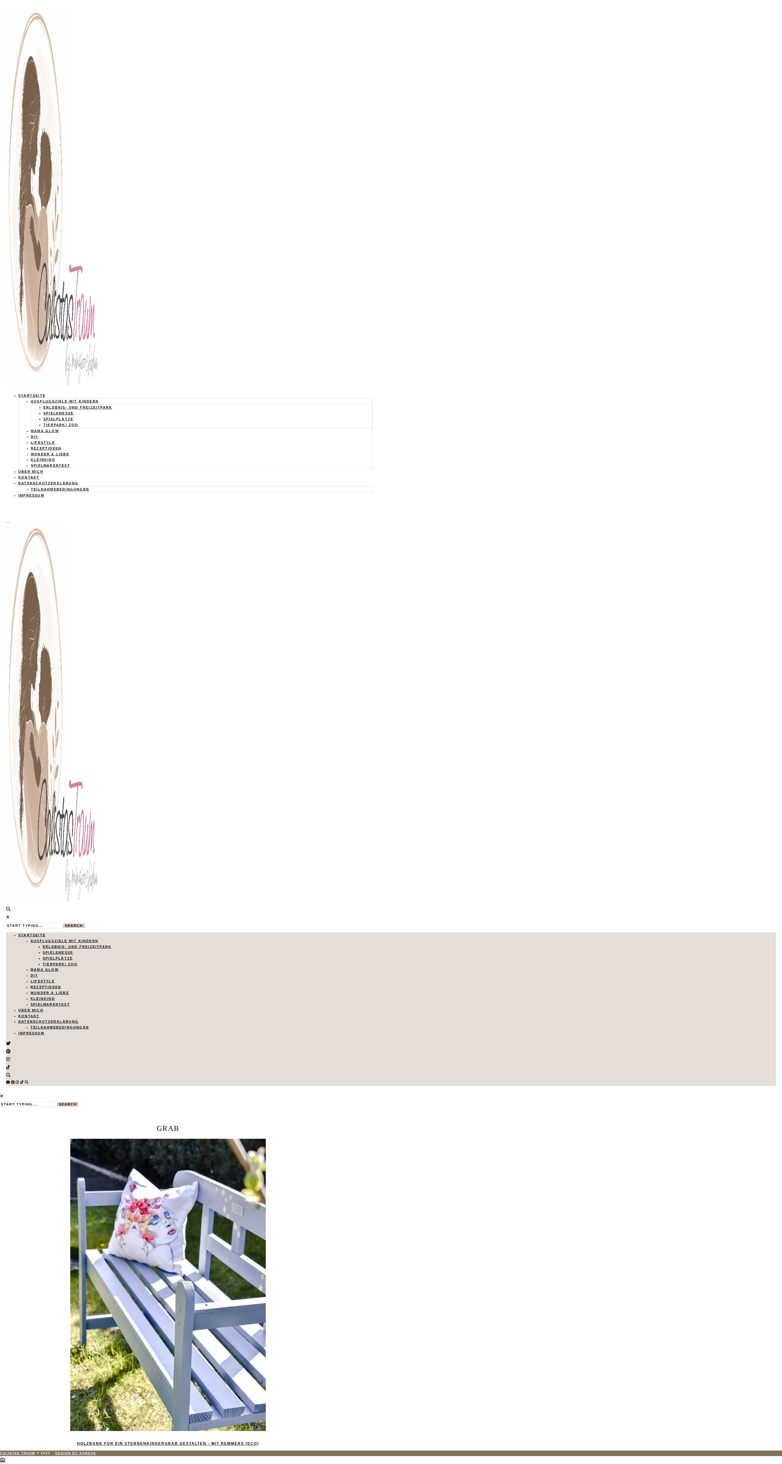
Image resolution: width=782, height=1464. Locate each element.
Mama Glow (45, 431)
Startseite (32, 395)
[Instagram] (17, 1082)
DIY (34, 437)
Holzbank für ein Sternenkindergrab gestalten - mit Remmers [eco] (168, 1443)
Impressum (31, 495)
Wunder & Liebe (50, 454)
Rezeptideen (46, 448)
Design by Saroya (75, 1453)
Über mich (30, 471)
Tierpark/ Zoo (61, 425)
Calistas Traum (17, 1453)
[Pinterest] (13, 1082)
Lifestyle (43, 442)
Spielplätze (58, 419)
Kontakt (28, 477)
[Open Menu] (8, 522)
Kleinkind (43, 459)
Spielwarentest (50, 465)
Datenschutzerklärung (48, 483)
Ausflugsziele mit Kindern (65, 401)
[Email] (8, 1082)
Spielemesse (58, 413)
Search (74, 925)
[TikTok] (22, 1082)
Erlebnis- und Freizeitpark (77, 407)
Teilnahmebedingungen (60, 489)
